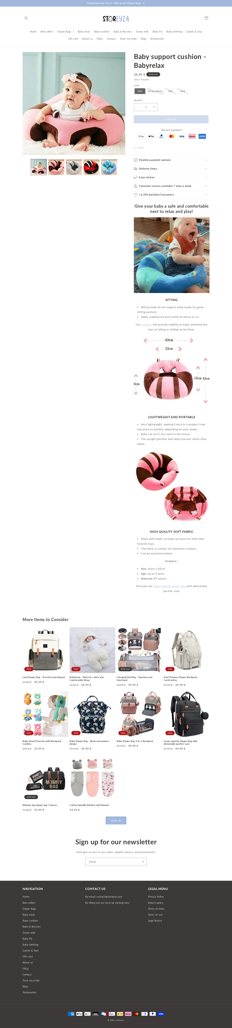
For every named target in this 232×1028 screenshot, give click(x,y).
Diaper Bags (29, 908)
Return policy (155, 902)
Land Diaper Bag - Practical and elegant (44, 677)
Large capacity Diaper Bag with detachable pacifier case (180, 742)
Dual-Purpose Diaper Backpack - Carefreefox (181, 678)
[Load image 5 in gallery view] (109, 167)
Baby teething (30, 944)
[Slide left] (26, 167)
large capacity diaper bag (170, 586)
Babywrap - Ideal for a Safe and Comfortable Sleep (87, 678)
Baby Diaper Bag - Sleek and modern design (89, 742)
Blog (25, 986)
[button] (26, 18)
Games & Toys (31, 950)
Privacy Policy (156, 896)
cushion (147, 324)
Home (26, 896)
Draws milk (29, 932)
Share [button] (140, 147)
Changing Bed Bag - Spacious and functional (134, 678)
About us (28, 962)
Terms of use (155, 914)
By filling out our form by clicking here (107, 902)
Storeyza (120, 1020)
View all (116, 820)
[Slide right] (121, 167)
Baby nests (29, 914)
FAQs (26, 968)
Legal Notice (155, 920)
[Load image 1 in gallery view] (39, 167)
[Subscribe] (142, 862)
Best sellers (29, 902)
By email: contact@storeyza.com (103, 896)
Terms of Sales (156, 908)
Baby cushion (30, 920)
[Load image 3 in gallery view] (74, 167)
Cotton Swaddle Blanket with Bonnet (89, 805)
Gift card (28, 956)
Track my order (31, 980)
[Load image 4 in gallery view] (91, 167)
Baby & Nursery (32, 926)
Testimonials (29, 992)
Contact (27, 974)
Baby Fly (27, 938)
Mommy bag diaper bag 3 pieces (40, 805)
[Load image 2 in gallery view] (56, 167)
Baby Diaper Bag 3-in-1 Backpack (135, 741)
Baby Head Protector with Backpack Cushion (42, 742)
